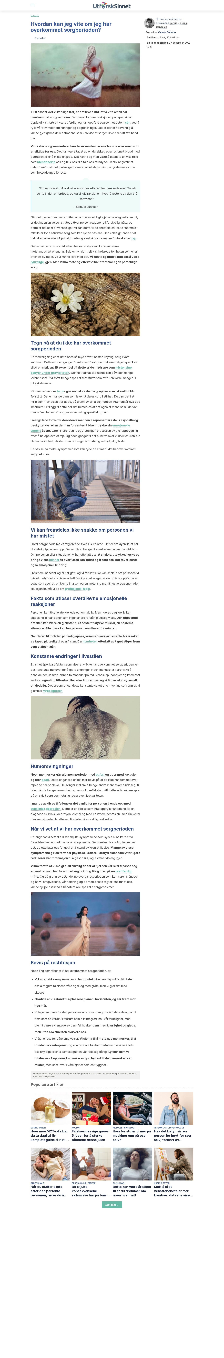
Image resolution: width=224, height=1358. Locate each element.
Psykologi (119, 1183)
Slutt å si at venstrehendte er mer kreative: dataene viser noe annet (172, 1191)
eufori (100, 774)
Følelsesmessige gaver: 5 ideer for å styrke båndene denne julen (90, 1135)
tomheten (90, 641)
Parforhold (37, 1183)
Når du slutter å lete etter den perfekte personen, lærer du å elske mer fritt (47, 1191)
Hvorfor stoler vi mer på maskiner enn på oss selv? (132, 1135)
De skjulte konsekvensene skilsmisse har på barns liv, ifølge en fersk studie (91, 1191)
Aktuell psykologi (124, 1128)
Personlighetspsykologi (169, 1128)
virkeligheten (52, 690)
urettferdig (123, 871)
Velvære (35, 16)
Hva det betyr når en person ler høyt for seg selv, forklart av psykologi (172, 1135)
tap (133, 238)
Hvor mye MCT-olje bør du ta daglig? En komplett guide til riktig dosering (49, 1135)
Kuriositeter (161, 1183)
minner (54, 560)
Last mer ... (112, 1204)
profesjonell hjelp (77, 588)
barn (60, 391)
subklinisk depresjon (46, 808)
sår (127, 122)
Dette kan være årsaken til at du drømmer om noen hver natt (132, 1191)
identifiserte (46, 162)
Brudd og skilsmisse (84, 1183)
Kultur (76, 1128)
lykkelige (37, 262)
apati (45, 779)
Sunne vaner (38, 1128)
